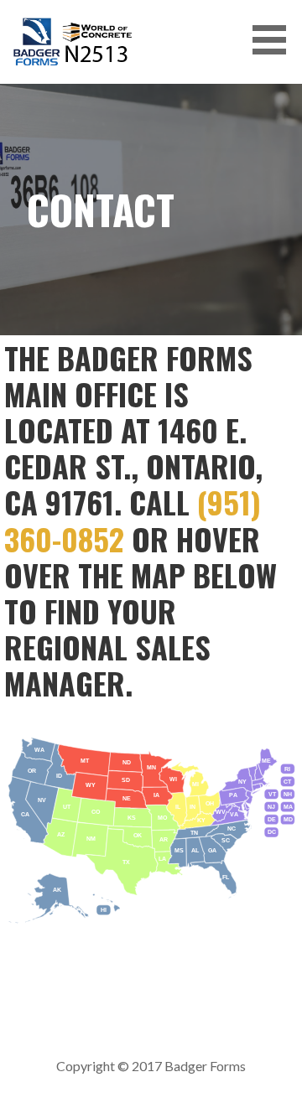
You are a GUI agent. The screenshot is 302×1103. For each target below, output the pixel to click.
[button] (275, 40)
